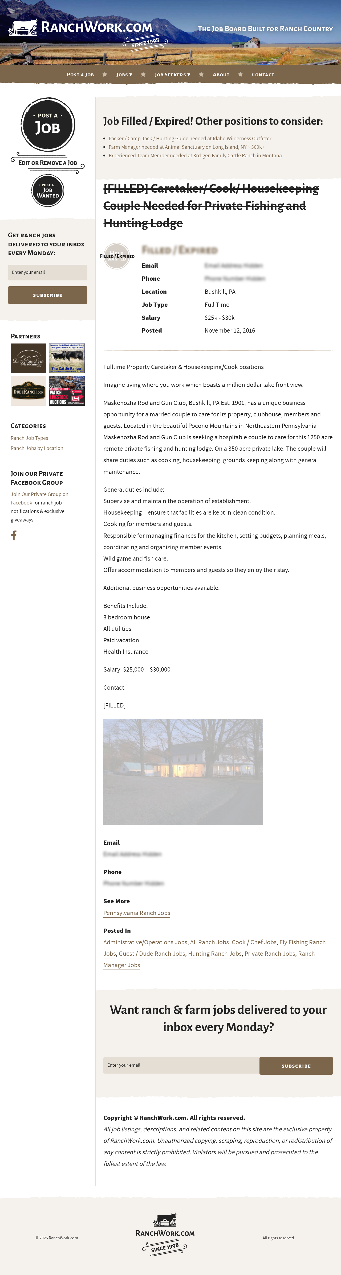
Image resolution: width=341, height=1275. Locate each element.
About (221, 74)
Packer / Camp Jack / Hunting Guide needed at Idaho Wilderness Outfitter (190, 138)
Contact (263, 74)
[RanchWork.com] (165, 1234)
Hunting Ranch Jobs (215, 953)
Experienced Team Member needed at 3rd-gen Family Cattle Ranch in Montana (195, 155)
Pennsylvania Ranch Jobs (136, 912)
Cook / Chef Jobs (254, 942)
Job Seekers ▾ (172, 74)
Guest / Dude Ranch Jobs (152, 953)
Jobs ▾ (124, 74)
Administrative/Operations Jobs (145, 942)
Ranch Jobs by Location (37, 448)
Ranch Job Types (29, 438)
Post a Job (80, 74)
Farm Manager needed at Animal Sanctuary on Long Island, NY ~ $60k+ (187, 147)
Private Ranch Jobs (270, 953)
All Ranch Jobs (209, 942)
